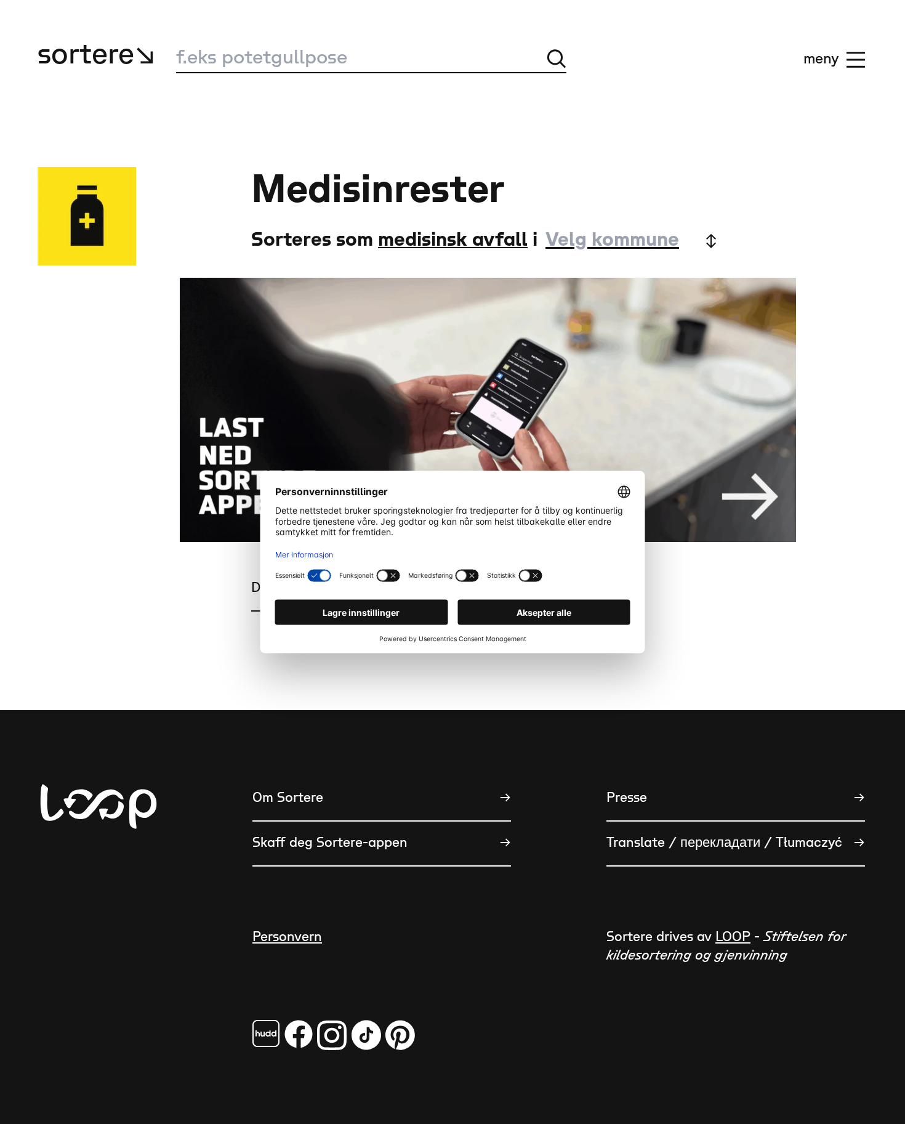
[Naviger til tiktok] (366, 1035)
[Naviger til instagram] (332, 1035)
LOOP (732, 937)
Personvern (287, 937)
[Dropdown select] (630, 240)
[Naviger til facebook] (266, 1033)
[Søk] (556, 58)
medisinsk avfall (453, 240)
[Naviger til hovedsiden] (98, 867)
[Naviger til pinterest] (400, 1035)
